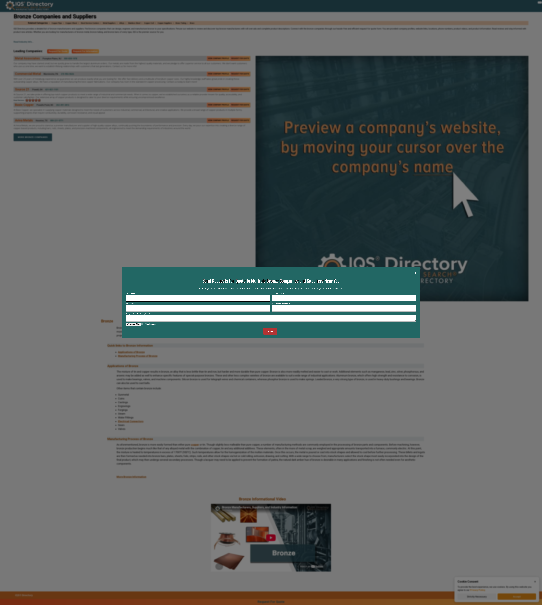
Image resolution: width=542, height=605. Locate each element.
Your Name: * (131, 293)
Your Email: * (131, 304)
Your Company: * (278, 293)
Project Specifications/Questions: (140, 314)
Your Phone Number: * (281, 304)
